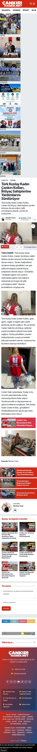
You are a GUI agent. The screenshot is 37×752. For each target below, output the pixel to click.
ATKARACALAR (10, 728)
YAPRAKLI (29, 732)
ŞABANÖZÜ (21, 732)
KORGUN (28, 730)
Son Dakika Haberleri (8, 706)
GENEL (23, 717)
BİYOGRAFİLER (8, 717)
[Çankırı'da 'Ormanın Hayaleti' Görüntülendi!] (27, 527)
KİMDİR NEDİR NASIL (18, 735)
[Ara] (31, 4)
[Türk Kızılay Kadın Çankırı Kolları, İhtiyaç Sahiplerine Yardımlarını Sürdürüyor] (18, 233)
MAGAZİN (30, 719)
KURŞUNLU (7, 732)
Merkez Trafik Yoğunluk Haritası (25, 693)
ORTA (14, 732)
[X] (11, 681)
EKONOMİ (17, 717)
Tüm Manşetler (27, 698)
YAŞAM (12, 180)
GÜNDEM (16, 10)
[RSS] (29, 681)
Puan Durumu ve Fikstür (9, 699)
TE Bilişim (24, 741)
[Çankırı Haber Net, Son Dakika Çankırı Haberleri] (12, 3)
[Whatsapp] (26, 681)
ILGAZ (14, 730)
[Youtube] (18, 681)
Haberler (4, 180)
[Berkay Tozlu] (7, 507)
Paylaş (6, 246)
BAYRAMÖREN (20, 728)
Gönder (6, 608)
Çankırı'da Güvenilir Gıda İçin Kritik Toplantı (26, 574)
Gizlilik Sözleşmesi (24, 714)
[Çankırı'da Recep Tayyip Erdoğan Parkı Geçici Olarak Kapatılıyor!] (10, 546)
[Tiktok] (22, 681)
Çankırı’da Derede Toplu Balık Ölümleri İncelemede (26, 554)
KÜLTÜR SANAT (20, 719)
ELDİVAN (7, 730)
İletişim (14, 714)
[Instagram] (15, 681)
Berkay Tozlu (18, 506)
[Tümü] (34, 642)
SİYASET (26, 10)
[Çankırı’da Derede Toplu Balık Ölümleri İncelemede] (27, 546)
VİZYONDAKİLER (15, 724)
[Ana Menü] (34, 4)
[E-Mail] (15, 510)
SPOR (34, 10)
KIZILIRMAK (20, 730)
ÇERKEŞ (29, 728)
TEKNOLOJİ (26, 721)
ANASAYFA (6, 10)
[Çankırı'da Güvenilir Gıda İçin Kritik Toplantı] (27, 566)
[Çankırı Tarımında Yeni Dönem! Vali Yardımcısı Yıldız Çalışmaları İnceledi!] (10, 527)
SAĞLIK (8, 721)
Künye (8, 714)
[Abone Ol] (30, 247)
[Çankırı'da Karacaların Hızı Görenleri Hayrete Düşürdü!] (10, 566)
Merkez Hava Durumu (9, 693)
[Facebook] (7, 681)
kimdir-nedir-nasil (8, 719)
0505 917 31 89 (20, 669)
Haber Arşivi (26, 704)
